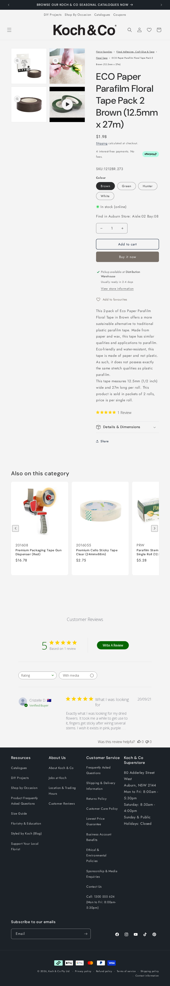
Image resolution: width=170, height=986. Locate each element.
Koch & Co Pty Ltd (59, 971)
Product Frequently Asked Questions (24, 801)
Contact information (147, 975)
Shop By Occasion (78, 14)
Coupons (119, 14)
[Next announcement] (161, 5)
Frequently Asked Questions (98, 770)
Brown (105, 186)
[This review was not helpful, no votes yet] (147, 741)
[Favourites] (149, 30)
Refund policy (104, 971)
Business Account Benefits (98, 837)
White (105, 196)
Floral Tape (102, 58)
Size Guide (19, 813)
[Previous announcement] (9, 5)
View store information (117, 288)
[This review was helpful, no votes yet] (139, 741)
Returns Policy (96, 798)
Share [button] (104, 441)
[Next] (154, 528)
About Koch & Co (61, 768)
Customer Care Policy (102, 808)
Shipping (102, 143)
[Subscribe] (86, 934)
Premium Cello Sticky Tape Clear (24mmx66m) (97, 552)
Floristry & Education (26, 823)
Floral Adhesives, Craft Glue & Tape (135, 51)
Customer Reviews (62, 803)
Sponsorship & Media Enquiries (101, 874)
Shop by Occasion (24, 788)
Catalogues (102, 14)
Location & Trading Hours (62, 791)
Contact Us (94, 886)
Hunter (148, 186)
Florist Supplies (104, 51)
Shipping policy (150, 971)
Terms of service (126, 971)
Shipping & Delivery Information (100, 786)
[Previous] (15, 528)
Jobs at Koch (57, 778)
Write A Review (113, 645)
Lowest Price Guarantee (95, 821)
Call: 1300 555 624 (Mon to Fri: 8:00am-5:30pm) (101, 902)
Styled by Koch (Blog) (26, 833)
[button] (9, 30)
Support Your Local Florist (25, 846)
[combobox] (37, 675)
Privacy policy (83, 971)
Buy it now (127, 256)
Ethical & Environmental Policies (96, 855)
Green (126, 186)
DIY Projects (53, 14)
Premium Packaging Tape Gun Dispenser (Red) (38, 552)
